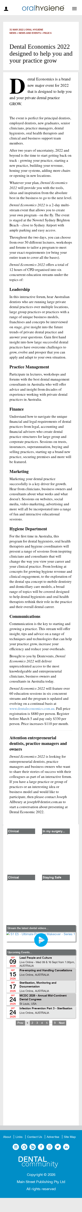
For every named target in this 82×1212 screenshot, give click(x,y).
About (7, 1137)
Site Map (70, 1137)
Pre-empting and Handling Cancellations (46, 970)
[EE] (41, 1162)
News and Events (30, 33)
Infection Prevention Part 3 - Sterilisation (46, 1008)
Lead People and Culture (36, 958)
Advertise (53, 1137)
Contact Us (34, 1137)
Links (19, 1137)
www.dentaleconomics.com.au (31, 708)
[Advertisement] (41, 1079)
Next (62, 1023)
